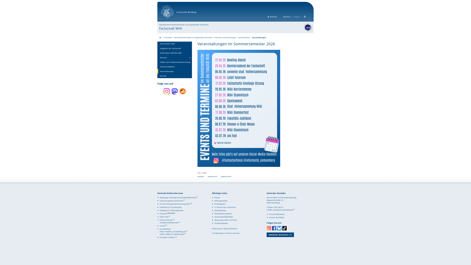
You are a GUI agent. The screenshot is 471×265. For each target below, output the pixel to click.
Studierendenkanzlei (223, 213)
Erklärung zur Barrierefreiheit (224, 228)
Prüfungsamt (219, 204)
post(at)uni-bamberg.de (283, 210)
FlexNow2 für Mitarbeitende (171, 210)
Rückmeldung (220, 210)
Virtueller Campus (167, 237)
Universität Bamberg (169, 19)
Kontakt (200, 176)
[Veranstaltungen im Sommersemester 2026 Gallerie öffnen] (238, 108)
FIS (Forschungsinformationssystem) (175, 204)
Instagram (269, 228)
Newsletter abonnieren (278, 235)
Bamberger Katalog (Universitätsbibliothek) (178, 197)
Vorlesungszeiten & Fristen (225, 220)
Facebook (274, 228)
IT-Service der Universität (225, 207)
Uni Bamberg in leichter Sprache (225, 233)
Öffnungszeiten (220, 201)
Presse (217, 197)
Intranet (163, 213)
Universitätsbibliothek (223, 217)
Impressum (212, 176)
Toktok (284, 228)
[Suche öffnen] (305, 16)
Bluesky (279, 228)
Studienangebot (221, 223)
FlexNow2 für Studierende (171, 207)
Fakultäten (168, 37)
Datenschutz (226, 176)
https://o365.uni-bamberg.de (172, 234)
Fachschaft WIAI (170, 28)
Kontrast (273, 16)
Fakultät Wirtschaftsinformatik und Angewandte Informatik (184, 25)
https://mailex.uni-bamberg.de (172, 231)
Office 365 (164, 217)
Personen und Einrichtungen (225, 37)
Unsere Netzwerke (276, 214)
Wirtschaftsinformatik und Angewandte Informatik (193, 37)
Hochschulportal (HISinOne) (171, 201)
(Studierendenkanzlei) (169, 222)
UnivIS (162, 226)
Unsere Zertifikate (276, 217)
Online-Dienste (166, 220)
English (297, 16)
